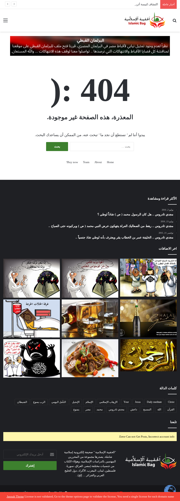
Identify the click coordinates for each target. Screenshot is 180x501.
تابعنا (173, 422)
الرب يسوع (39, 402)
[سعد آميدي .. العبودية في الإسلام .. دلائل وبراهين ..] (148, 278)
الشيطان (22, 402)
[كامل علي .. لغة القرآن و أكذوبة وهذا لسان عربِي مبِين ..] (31, 318)
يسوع (76, 409)
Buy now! (72, 162)
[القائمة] (5, 22)
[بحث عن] (174, 22)
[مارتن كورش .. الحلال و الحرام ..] (90, 318)
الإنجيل (75, 402)
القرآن (170, 409)
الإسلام (89, 402)
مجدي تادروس (116, 409)
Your (126, 402)
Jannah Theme (15, 496)
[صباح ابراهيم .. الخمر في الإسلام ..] (148, 318)
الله (159, 409)
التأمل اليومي (58, 402)
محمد (100, 409)
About (98, 162)
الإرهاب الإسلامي (108, 402)
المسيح (147, 409)
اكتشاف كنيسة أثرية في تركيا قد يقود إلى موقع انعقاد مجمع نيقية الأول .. (116, 4)
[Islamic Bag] (145, 20)
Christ (171, 402)
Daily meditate (154, 402)
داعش (133, 409)
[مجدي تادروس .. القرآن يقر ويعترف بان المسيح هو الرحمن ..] (148, 355)
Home (110, 162)
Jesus (138, 402)
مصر (87, 409)
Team (86, 162)
